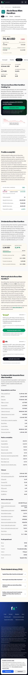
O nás (5, 614)
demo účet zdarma (17, 307)
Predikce (12, 59)
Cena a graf (4, 59)
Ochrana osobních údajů (18, 617)
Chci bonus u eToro (14, 107)
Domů (2, 7)
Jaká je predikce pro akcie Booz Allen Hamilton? (14, 585)
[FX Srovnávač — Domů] (14, 608)
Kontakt (11, 614)
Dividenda (19, 59)
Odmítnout (20, 671)
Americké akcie (8, 7)
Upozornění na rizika (8, 619)
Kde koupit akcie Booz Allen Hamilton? (14, 579)
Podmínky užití (7, 617)
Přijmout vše (8, 671)
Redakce (17, 614)
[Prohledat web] (22, 2)
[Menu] (25, 2)
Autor (23, 614)
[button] (14, 122)
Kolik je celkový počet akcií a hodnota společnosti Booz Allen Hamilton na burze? (14, 593)
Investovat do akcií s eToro (14, 330)
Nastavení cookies (20, 619)
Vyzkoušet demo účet (14, 359)
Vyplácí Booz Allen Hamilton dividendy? (14, 574)
